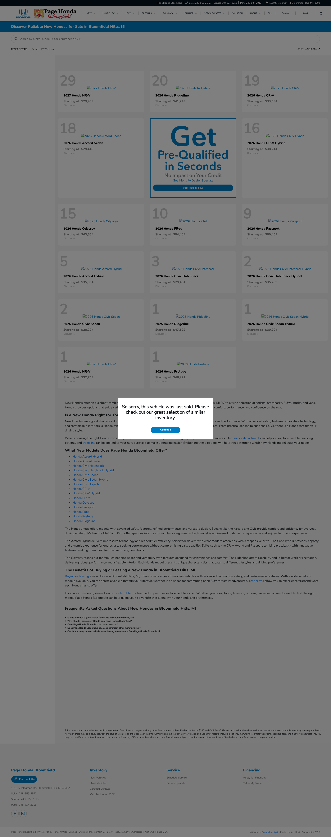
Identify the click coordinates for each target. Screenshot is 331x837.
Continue (165, 429)
